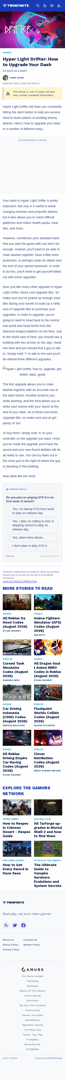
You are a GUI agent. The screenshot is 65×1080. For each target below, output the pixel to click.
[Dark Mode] (44, 5)
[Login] (58, 5)
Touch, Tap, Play (33, 1034)
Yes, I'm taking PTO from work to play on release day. (33, 511)
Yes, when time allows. (28, 537)
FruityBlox (33, 1039)
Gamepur (32, 985)
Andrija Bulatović (14, 725)
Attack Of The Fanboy (32, 990)
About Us (8, 939)
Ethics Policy (10, 944)
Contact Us (30, 939)
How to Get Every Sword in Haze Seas (15, 869)
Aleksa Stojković (44, 725)
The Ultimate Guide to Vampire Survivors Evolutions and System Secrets (47, 875)
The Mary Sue (32, 1029)
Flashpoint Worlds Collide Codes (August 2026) (46, 714)
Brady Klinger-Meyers (47, 770)
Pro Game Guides (32, 976)
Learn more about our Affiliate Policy (20, 581)
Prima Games (32, 995)
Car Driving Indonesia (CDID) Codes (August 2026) (15, 714)
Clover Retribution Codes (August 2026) (46, 760)
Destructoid (32, 1010)
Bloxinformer (33, 1044)
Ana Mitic (39, 635)
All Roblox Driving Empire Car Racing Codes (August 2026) (15, 762)
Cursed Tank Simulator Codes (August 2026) (15, 669)
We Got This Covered (32, 1005)
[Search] (37, 5)
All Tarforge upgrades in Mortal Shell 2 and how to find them (48, 829)
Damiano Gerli (11, 680)
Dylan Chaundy (12, 631)
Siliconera (32, 1000)
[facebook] (23, 925)
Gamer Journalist (32, 1015)
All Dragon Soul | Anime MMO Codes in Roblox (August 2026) (47, 669)
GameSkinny (32, 1020)
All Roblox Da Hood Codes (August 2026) (15, 622)
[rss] (6, 925)
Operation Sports (32, 1024)
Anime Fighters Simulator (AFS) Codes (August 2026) (47, 624)
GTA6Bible (32, 1049)
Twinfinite (33, 981)
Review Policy (31, 944)
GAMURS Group (54, 1058)
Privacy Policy (11, 949)
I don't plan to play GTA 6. (30, 545)
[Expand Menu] (51, 5)
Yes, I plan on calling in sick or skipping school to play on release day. (33, 525)
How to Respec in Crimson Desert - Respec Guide (17, 829)
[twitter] (14, 925)
